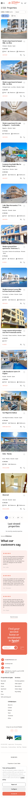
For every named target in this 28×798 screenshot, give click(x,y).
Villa (2, 691)
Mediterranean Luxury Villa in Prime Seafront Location (11, 290)
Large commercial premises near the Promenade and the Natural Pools (12, 332)
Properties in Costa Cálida (14, 763)
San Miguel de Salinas (9, 413)
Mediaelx (24, 747)
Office (9, 718)
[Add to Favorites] (24, 41)
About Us (10, 705)
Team (9, 713)
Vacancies (10, 715)
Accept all (14, 793)
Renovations (18, 686)
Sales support (18, 683)
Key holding (18, 691)
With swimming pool (6, 697)
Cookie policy (4, 747)
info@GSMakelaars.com (11, 659)
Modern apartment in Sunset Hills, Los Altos (12, 83)
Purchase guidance (19, 681)
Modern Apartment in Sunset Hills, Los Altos (12, 42)
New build (3, 681)
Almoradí (5, 495)
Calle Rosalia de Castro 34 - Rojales (11, 373)
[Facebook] (16, 730)
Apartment (3, 689)
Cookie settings (12, 747)
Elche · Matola (7, 454)
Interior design (18, 689)
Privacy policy (18, 744)
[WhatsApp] (21, 55)
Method (10, 710)
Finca (2, 694)
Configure (14, 789)
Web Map (19, 747)
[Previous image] (3, 29)
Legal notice (11, 744)
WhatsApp (7, 667)
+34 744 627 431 (8, 663)
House (2, 686)
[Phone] (24, 55)
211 (18, 517)
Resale (2, 683)
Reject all (14, 784)
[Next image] (25, 29)
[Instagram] (12, 730)
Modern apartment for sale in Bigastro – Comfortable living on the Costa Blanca (11, 125)
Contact (10, 707)
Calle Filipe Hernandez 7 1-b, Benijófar (11, 206)
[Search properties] (22, 3)
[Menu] (25, 3)
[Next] (21, 517)
